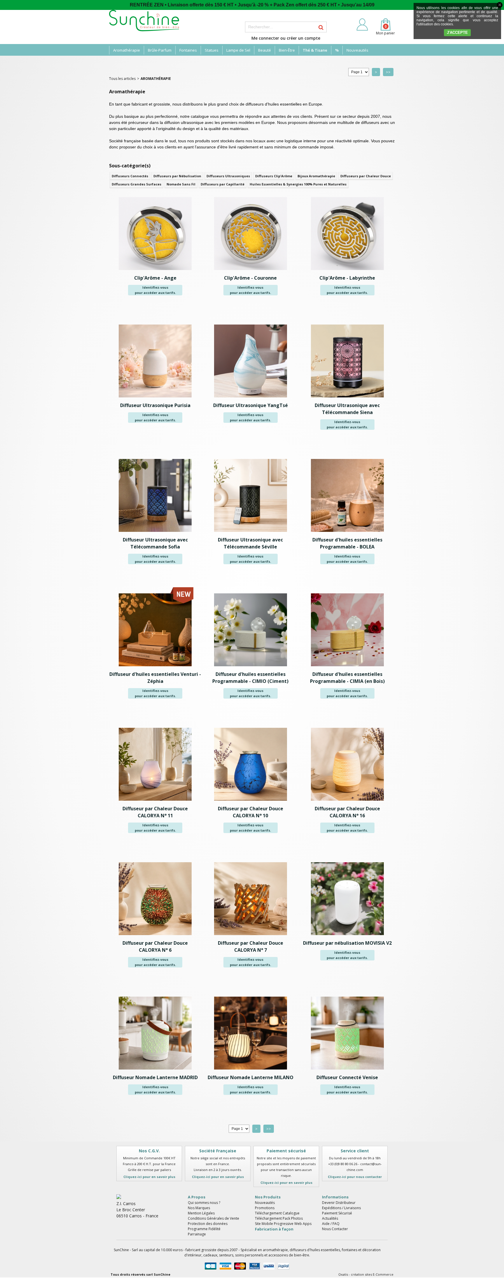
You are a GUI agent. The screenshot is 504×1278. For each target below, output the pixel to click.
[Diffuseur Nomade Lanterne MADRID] (155, 1071)
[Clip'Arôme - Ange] (155, 271)
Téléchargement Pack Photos (279, 1218)
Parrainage (197, 1234)
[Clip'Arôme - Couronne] (250, 271)
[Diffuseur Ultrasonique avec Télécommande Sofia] (155, 533)
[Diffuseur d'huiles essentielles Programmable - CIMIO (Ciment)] (250, 667)
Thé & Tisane (315, 50)
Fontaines (188, 50)
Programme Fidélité (204, 1228)
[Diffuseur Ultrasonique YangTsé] (250, 399)
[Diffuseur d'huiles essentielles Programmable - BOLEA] (347, 533)
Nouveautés (357, 50)
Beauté (264, 50)
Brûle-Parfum (160, 50)
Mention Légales (201, 1213)
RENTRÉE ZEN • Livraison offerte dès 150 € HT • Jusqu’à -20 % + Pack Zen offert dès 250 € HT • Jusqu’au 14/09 (252, 4)
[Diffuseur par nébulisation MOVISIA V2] (347, 936)
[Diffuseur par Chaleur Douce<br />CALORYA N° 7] (250, 936)
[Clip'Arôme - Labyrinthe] (347, 271)
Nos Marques (199, 1207)
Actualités (330, 1218)
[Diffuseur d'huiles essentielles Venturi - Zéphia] (155, 667)
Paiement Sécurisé (337, 1213)
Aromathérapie (126, 50)
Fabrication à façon (274, 1229)
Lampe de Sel (238, 50)
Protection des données (208, 1223)
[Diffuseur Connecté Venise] (347, 1071)
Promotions (264, 1207)
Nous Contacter (335, 1228)
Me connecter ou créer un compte (285, 38)
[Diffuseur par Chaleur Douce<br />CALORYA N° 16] (347, 802)
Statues (211, 50)
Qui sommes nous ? (204, 1202)
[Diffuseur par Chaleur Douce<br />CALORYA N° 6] (155, 936)
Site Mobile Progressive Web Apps (283, 1223)
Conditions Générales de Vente (213, 1218)
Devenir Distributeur (339, 1202)
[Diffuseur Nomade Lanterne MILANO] (250, 1071)
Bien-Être (287, 50)
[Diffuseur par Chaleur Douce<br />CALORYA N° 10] (250, 802)
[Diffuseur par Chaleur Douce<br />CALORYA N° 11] (155, 802)
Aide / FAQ (331, 1223)
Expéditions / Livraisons (341, 1207)
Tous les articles (122, 78)
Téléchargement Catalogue (277, 1213)
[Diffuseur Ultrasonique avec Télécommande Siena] (347, 399)
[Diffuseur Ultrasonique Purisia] (155, 399)
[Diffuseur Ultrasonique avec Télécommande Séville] (250, 533)
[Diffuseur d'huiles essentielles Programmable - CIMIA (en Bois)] (347, 667)
